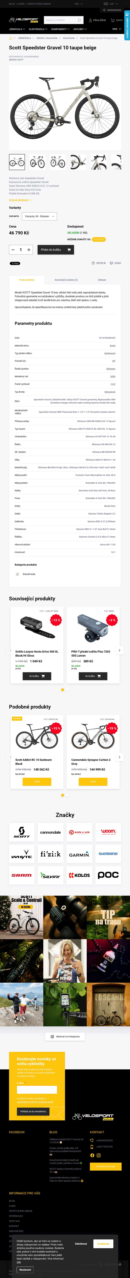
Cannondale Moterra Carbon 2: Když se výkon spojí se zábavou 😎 (66, 1179)
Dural (112, 345)
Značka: (16, 60)
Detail (37, 781)
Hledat (79, 20)
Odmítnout (81, 1243)
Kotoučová (110, 392)
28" (113, 361)
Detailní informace (19, 200)
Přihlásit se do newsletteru (33, 1111)
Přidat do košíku (51, 249)
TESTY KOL (14, 1221)
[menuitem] (17, 29)
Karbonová (109, 353)
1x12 (112, 384)
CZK (112, 4)
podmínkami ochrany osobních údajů (35, 1102)
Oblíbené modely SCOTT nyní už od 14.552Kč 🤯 (66, 1141)
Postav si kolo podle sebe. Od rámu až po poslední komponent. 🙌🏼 (65, 1151)
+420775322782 (104, 1146)
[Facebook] (92, 1154)
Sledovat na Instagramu (68, 1036)
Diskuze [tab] (102, 280)
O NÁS (21, 4)
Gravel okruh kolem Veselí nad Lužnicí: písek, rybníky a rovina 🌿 (65, 1162)
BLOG (12, 4)
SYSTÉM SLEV (16, 1216)
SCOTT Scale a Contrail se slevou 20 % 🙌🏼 (65, 1170)
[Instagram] (98, 1154)
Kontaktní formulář (105, 1166)
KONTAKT (14, 1226)
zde (19, 1262)
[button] (62, 690)
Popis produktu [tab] (26, 280)
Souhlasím (103, 1243)
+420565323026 (104, 1140)
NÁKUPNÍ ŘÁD (16, 1231)
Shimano (110, 369)
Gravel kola (29, 574)
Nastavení (25, 1269)
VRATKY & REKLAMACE (39, 4)
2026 (112, 376)
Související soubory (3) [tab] (66, 280)
